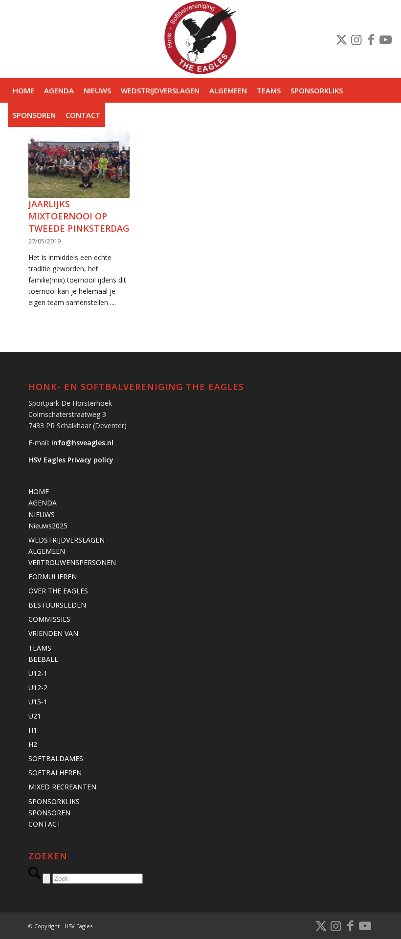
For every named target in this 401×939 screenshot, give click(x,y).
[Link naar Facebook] (371, 39)
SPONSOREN (49, 812)
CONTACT (44, 824)
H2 (32, 744)
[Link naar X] (341, 39)
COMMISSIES (49, 619)
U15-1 (37, 701)
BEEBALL (43, 659)
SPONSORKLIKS (54, 801)
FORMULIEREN (52, 576)
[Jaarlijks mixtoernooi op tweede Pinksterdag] (78, 162)
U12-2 (37, 687)
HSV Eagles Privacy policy (70, 459)
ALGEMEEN (46, 551)
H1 (32, 730)
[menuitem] (23, 90)
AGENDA (42, 502)
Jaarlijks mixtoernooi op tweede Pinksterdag (78, 216)
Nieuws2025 (47, 525)
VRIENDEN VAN (53, 633)
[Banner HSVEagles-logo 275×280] (200, 39)
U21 (34, 716)
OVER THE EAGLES (58, 590)
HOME (38, 491)
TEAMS (39, 648)
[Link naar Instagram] (356, 39)
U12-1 (37, 673)
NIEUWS (41, 514)
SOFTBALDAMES (55, 758)
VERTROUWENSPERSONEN (72, 562)
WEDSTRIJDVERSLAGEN (66, 540)
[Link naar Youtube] (386, 39)
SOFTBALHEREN (55, 772)
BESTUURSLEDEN (57, 605)
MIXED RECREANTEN (62, 786)
